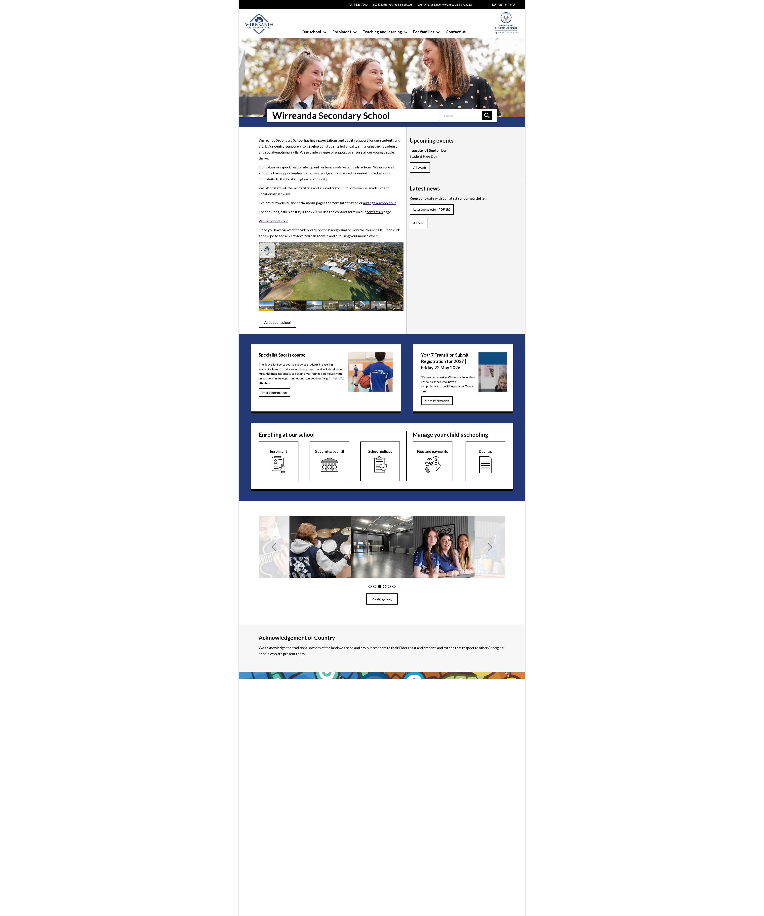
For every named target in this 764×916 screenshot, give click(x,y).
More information (274, 392)
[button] (274, 547)
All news (419, 223)
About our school (277, 322)
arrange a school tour (379, 203)
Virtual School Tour (273, 221)
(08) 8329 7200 (358, 4)
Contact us (456, 31)
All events (420, 167)
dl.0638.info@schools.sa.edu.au (392, 4)
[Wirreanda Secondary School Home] (259, 24)
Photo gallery (382, 599)
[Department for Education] (506, 33)
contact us (374, 212)
